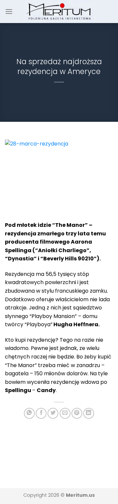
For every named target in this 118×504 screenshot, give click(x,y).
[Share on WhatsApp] (29, 413)
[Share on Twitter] (53, 413)
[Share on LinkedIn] (88, 413)
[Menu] (9, 11)
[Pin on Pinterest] (76, 413)
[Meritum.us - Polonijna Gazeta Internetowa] (59, 11)
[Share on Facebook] (41, 413)
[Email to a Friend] (65, 413)
